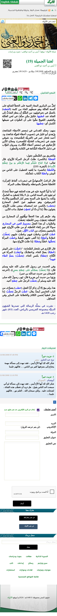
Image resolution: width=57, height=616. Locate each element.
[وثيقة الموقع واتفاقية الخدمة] (18, 11)
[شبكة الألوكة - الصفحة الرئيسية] (44, 11)
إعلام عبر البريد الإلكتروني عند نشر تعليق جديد (19, 409)
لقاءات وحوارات (25, 570)
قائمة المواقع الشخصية (28, 576)
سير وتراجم (42, 563)
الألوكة (10, 597)
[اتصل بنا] (30, 16)
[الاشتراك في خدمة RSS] (49, 11)
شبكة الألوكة (51, 52)
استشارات (10, 570)
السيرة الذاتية (42, 556)
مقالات (28, 556)
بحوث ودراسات (15, 556)
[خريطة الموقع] (52, 11)
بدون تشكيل (12, 92)
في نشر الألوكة (29, 526)
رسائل (30, 563)
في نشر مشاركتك (29, 517)
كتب (11, 563)
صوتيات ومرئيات (44, 570)
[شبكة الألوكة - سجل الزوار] (34, 11)
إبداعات (21, 563)
